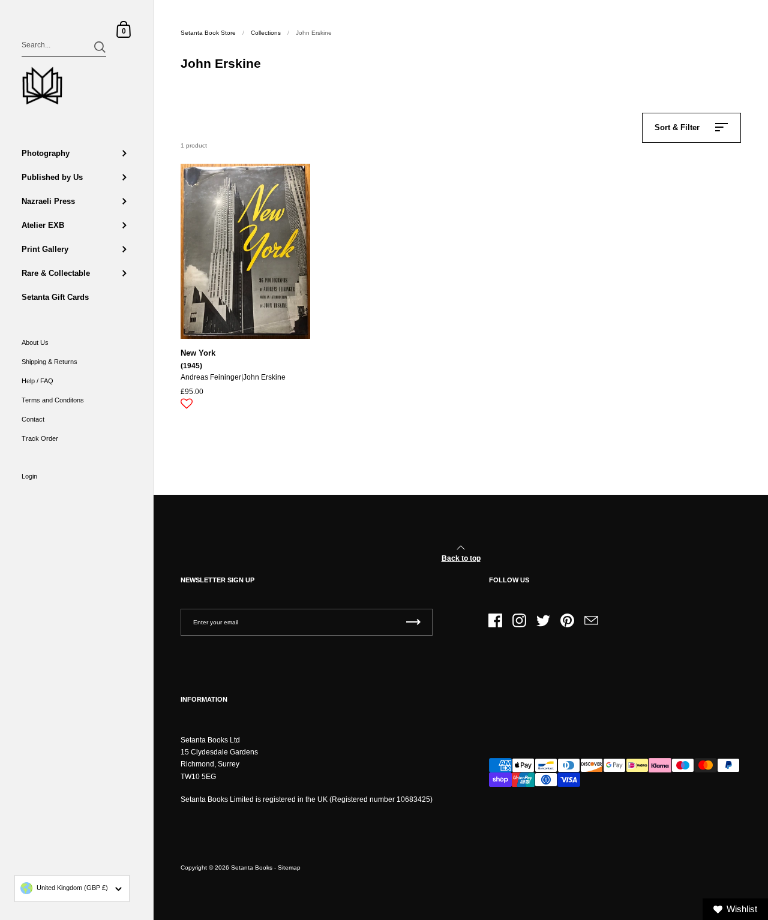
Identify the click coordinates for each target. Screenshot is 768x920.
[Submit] (100, 47)
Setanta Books (251, 867)
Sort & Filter (677, 127)
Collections (266, 32)
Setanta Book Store (208, 32)
